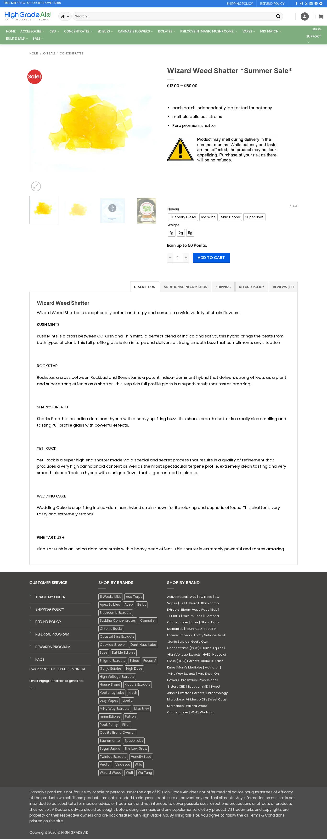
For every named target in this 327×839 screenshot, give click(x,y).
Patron (130, 716)
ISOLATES (165, 31)
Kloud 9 (207, 661)
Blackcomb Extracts (115, 612)
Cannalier (148, 620)
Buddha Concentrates (118, 620)
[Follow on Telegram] (320, 3)
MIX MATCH (269, 31)
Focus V (149, 660)
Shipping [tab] (223, 287)
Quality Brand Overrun (117, 732)
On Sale (49, 53)
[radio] (183, 217)
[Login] (305, 16)
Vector (105, 764)
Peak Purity (109, 724)
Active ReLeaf (177, 596)
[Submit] (278, 16)
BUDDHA (174, 616)
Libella (128, 700)
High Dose (134, 668)
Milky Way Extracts (115, 708)
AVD (193, 596)
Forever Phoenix (179, 635)
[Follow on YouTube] (316, 3)
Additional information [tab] (185, 287)
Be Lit (141, 604)
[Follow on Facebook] (296, 3)
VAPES (247, 31)
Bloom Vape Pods (195, 609)
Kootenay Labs (112, 692)
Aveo (128, 604)
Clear (293, 206)
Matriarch (212, 667)
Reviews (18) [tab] (283, 287)
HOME (11, 31)
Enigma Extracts (112, 660)
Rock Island (208, 680)
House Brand (110, 684)
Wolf (129, 772)
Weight (173, 225)
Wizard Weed (110, 772)
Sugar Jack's (110, 748)
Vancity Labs (141, 756)
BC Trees (206, 596)
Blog (317, 29)
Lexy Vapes (109, 700)
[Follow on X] (306, 3)
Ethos (134, 660)
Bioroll (194, 603)
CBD (53, 31)
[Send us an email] (311, 3)
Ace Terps (134, 596)
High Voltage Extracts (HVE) (189, 654)
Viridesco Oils (196, 699)
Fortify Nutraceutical (209, 635)
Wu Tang (145, 772)
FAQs (39, 659)
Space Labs (133, 740)
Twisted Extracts (113, 756)
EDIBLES (103, 31)
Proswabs (189, 680)
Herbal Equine (213, 648)
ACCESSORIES (30, 31)
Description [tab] (144, 287)
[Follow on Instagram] (301, 3)
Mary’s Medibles (190, 667)
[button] (321, 16)
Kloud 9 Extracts (137, 684)
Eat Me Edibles (123, 652)
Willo (138, 764)
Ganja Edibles (111, 668)
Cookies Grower (113, 644)
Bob (214, 609)
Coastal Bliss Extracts (117, 636)
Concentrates (71, 53)
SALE (36, 38)
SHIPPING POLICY (49, 609)
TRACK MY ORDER (50, 596)
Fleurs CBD (194, 628)
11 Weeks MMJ (110, 596)
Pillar (126, 724)
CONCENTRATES (76, 31)
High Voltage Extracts (117, 676)
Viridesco (122, 764)
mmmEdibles (110, 716)
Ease (103, 652)
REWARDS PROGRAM (52, 646)
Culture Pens (192, 616)
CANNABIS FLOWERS (134, 31)
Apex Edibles (110, 604)
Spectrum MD (197, 686)
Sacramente (110, 740)
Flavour (173, 209)
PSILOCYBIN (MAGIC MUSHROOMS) (207, 31)
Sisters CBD (176, 686)
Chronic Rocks (111, 628)
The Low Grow (135, 748)
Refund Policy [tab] (252, 287)
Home (33, 53)
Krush (133, 692)
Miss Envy (141, 708)
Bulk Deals (15, 38)
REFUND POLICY (48, 621)
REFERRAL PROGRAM (52, 634)
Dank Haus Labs (143, 644)
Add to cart (211, 257)
